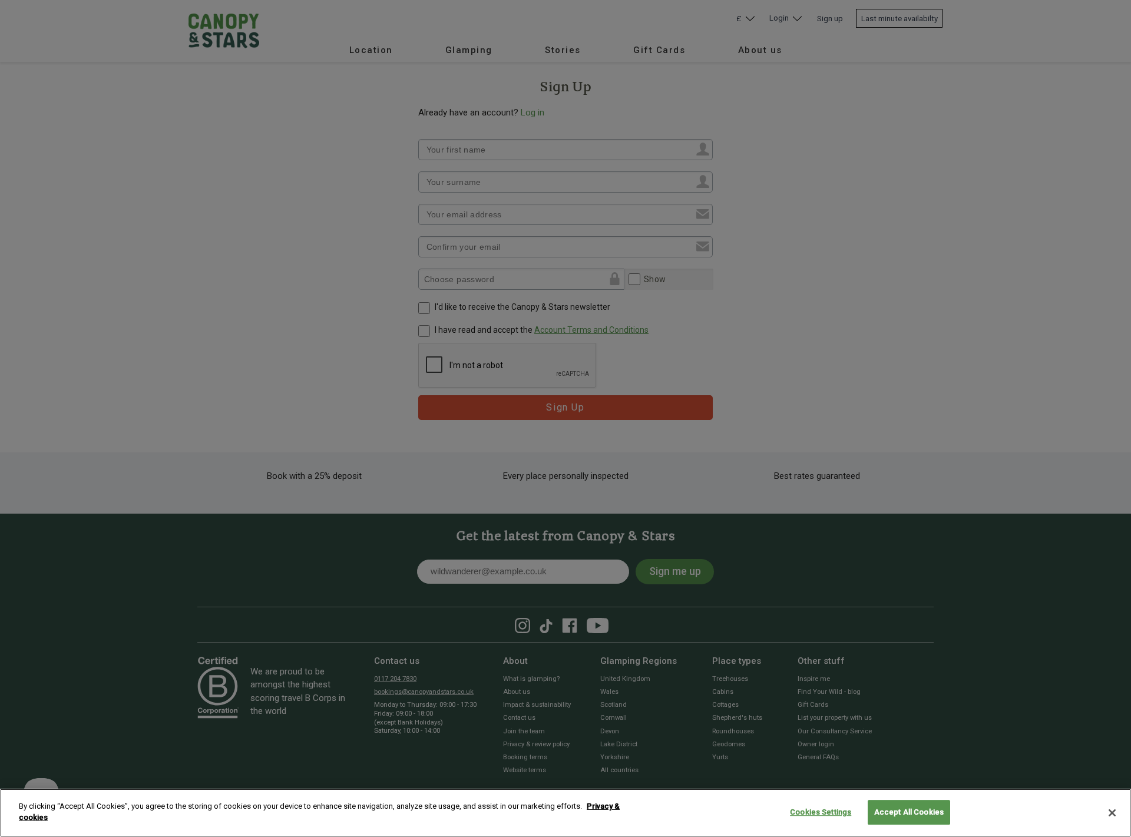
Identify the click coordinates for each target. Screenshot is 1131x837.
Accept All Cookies (909, 812)
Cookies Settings (820, 812)
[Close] (1112, 813)
